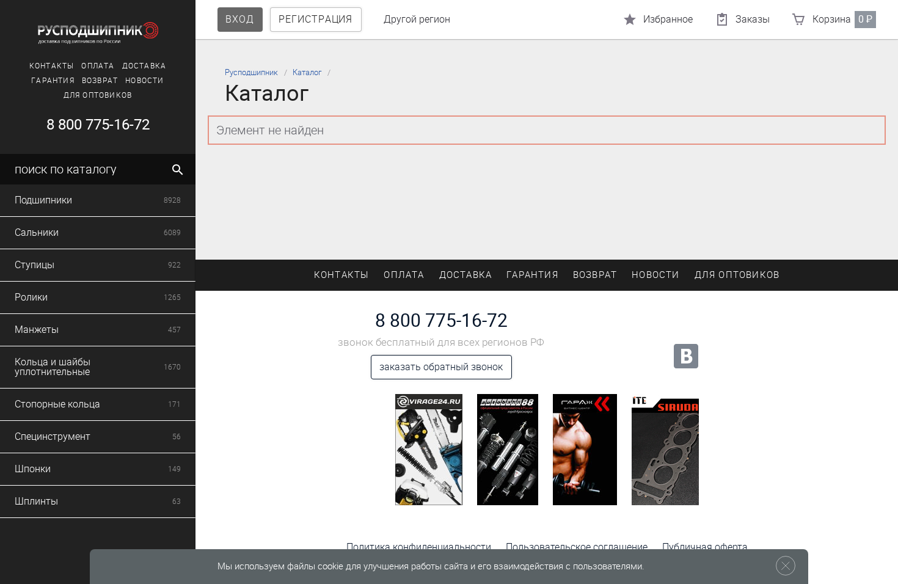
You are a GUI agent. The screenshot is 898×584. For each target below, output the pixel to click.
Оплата (97, 66)
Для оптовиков (98, 95)
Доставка (144, 66)
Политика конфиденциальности (418, 547)
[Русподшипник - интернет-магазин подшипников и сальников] (97, 33)
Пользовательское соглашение (577, 547)
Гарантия (53, 80)
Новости (144, 80)
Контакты (52, 66)
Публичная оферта (705, 547)
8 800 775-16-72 (98, 124)
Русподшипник (251, 72)
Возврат (100, 80)
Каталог (307, 72)
